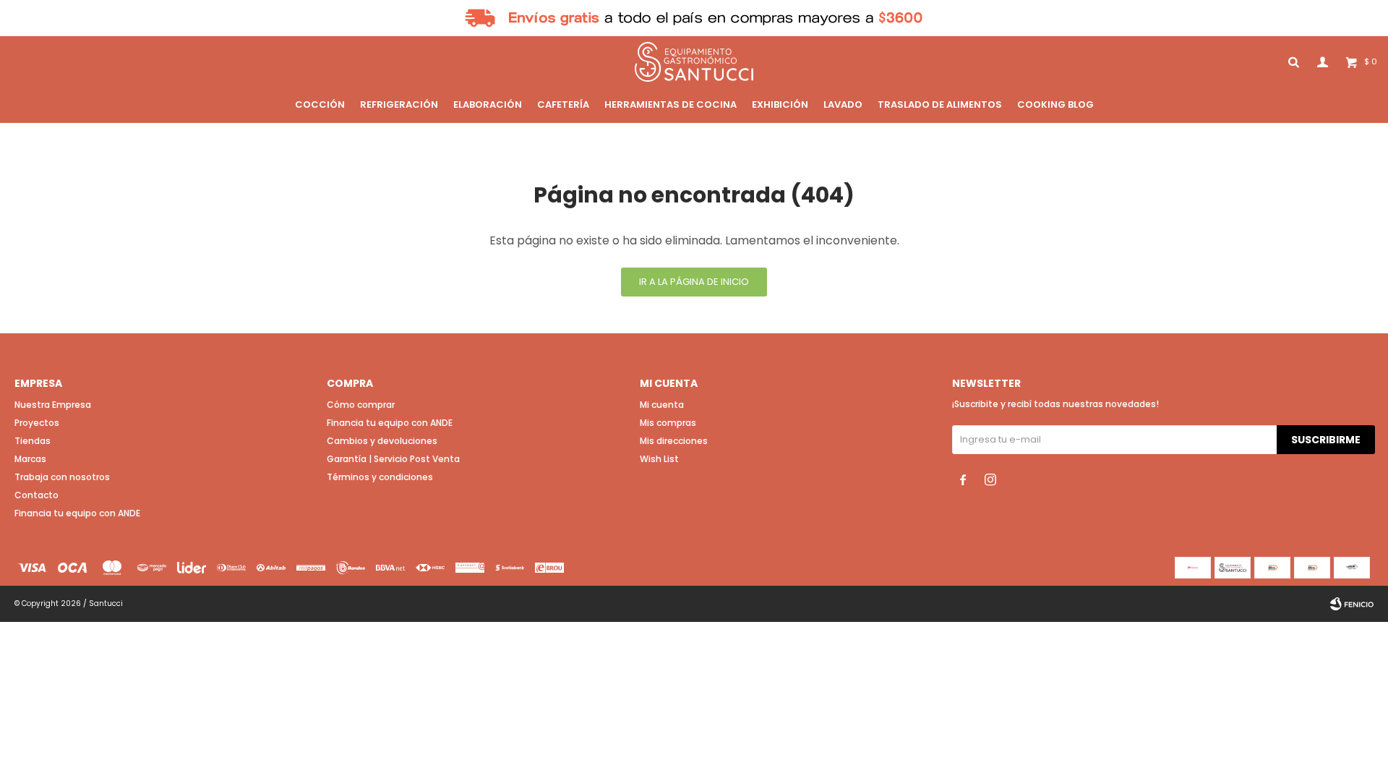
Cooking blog (1055, 104)
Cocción (320, 104)
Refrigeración (399, 104)
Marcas (30, 459)
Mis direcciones (674, 441)
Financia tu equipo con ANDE (77, 513)
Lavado (842, 104)
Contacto (36, 495)
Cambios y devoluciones (382, 441)
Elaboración (487, 104)
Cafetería (563, 104)
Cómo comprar (361, 404)
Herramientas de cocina (670, 104)
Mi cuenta (662, 404)
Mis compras (668, 423)
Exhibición (780, 104)
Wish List (659, 459)
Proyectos (36, 423)
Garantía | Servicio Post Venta (393, 459)
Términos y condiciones (380, 477)
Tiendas (32, 441)
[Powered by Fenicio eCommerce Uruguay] (1352, 604)
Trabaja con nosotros (62, 477)
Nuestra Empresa (52, 404)
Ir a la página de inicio (694, 282)
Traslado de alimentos (940, 104)
